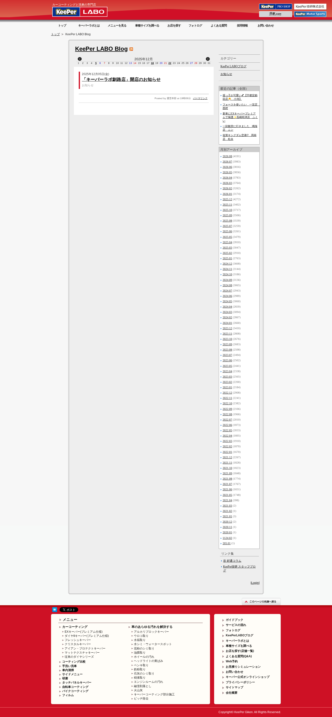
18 (152, 63)
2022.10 (227, 403)
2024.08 (227, 285)
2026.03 (227, 182)
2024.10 (227, 274)
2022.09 (227, 408)
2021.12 (227, 457)
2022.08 (227, 414)
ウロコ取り (141, 636)
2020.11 (227, 527)
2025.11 (227, 204)
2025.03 (227, 247)
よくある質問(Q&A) (239, 656)
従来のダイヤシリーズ (79, 656)
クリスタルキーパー (78, 644)
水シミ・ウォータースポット (153, 644)
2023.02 (227, 381)
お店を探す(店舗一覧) (240, 651)
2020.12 (227, 521)
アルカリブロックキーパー (151, 631)
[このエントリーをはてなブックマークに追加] (54, 611)
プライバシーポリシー (240, 682)
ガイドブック (234, 620)
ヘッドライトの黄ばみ (148, 661)
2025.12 (227, 199)
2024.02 (227, 317)
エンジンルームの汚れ (148, 681)
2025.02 (227, 252)
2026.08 (227, 156)
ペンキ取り (141, 665)
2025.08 (227, 220)
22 (169, 63)
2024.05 (227, 301)
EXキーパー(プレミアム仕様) (84, 631)
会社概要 (231, 692)
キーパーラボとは (89, 25)
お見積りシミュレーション (243, 666)
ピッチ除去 (141, 698)
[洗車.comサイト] (276, 16)
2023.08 (227, 349)
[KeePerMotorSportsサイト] (310, 16)
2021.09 (227, 473)
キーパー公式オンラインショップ (248, 677)
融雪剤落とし (142, 686)
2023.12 (227, 328)
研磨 (65, 678)
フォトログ (195, 25)
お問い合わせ (266, 25)
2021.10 (227, 467)
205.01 (227, 543)
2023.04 (227, 371)
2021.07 (227, 484)
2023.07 (227, 355)
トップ (62, 25)
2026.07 (227, 161)
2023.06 (227, 360)
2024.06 (227, 295)
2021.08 (227, 478)
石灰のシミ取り (144, 673)
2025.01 (227, 258)
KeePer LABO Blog (101, 48)
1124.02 (227, 537)
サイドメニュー (72, 674)
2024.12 (227, 263)
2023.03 (227, 376)
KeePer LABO (86, 12)
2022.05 (227, 430)
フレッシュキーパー (78, 640)
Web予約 (232, 661)
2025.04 (227, 242)
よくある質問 (219, 25)
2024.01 (227, 322)
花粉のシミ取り (144, 648)
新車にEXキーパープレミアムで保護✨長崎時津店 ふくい (240, 117)
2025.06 (227, 231)
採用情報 (242, 25)
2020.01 (227, 532)
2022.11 (227, 398)
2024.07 (227, 290)
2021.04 (227, 500)
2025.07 (227, 226)
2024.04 (227, 306)
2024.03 (227, 312)
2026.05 (227, 172)
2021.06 (227, 489)
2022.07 (227, 419)
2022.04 (227, 435)
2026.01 (227, 193)
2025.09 (227, 215)
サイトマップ (234, 687)
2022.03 (227, 441)
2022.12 (227, 392)
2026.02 (227, 188)
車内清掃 (68, 670)
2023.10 (227, 338)
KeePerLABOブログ (239, 635)
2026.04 (227, 177)
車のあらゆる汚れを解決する (152, 627)
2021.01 (227, 516)
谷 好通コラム (232, 560)
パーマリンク (200, 98)
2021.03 (227, 505)
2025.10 (227, 209)
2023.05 (227, 365)
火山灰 (138, 690)
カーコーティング (74, 627)
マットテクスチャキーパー (82, 652)
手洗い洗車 (69, 666)
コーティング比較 (74, 661)
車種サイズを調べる (147, 25)
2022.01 (227, 451)
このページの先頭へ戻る (261, 601)
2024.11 (227, 269)
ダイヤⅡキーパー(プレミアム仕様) (87, 636)
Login (255, 583)
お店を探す (174, 25)
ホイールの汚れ (144, 656)
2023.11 (227, 333)
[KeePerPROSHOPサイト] (276, 9)
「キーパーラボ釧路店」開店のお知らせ (121, 79)
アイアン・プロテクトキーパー (85, 648)
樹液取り (140, 677)
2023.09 (227, 344)
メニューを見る (117, 25)
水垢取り (140, 640)
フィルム (68, 695)
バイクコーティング (75, 691)
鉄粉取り (140, 669)
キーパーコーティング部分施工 (154, 694)
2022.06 (227, 424)
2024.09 (227, 279)
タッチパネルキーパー (76, 682)
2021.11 (227, 462)
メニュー (70, 619)
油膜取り (140, 652)
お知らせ (88, 85)
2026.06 (227, 166)
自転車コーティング (75, 687)
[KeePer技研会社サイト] (310, 9)
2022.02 (227, 446)
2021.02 (227, 511)
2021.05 (227, 494)
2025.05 (227, 236)
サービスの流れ (236, 625)
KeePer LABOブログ (233, 66)
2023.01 (227, 387)
